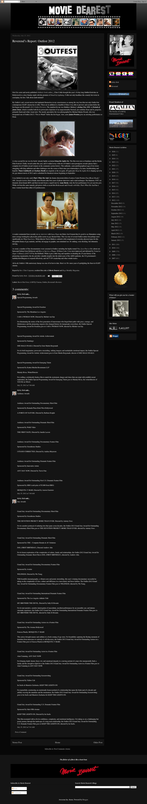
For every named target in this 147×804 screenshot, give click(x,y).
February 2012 (116, 237)
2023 (114, 162)
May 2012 (115, 227)
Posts (15, 788)
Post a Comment (20, 732)
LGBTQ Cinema (35, 282)
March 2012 (115, 233)
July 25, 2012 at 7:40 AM (26, 385)
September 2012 (117, 213)
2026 (114, 151)
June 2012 (115, 223)
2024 (114, 158)
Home (57, 742)
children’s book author (44, 92)
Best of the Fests (23, 282)
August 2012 (116, 216)
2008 (114, 255)
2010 (114, 248)
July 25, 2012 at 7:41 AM (26, 727)
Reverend (114, 86)
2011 (114, 244)
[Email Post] (48, 276)
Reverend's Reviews (55, 282)
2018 (114, 179)
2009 (114, 251)
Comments (17, 792)
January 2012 (116, 240)
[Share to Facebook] (59, 276)
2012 (114, 200)
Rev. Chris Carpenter (27, 270)
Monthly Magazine (71, 270)
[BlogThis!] (55, 276)
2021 (114, 169)
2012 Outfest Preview (38, 107)
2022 (114, 165)
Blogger (85, 799)
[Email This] (53, 276)
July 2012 (114, 220)
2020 (114, 172)
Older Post (98, 742)
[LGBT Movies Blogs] (120, 287)
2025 (114, 155)
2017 (114, 183)
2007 (114, 258)
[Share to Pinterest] (61, 276)
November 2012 (117, 206)
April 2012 (115, 230)
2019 (114, 176)
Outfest (87, 92)
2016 (114, 186)
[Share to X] (57, 276)
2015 (114, 190)
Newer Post (17, 742)
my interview (42, 234)
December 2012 (117, 203)
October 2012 (116, 210)
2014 (114, 193)
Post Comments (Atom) (62, 749)
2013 (114, 197)
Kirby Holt (23, 276)
